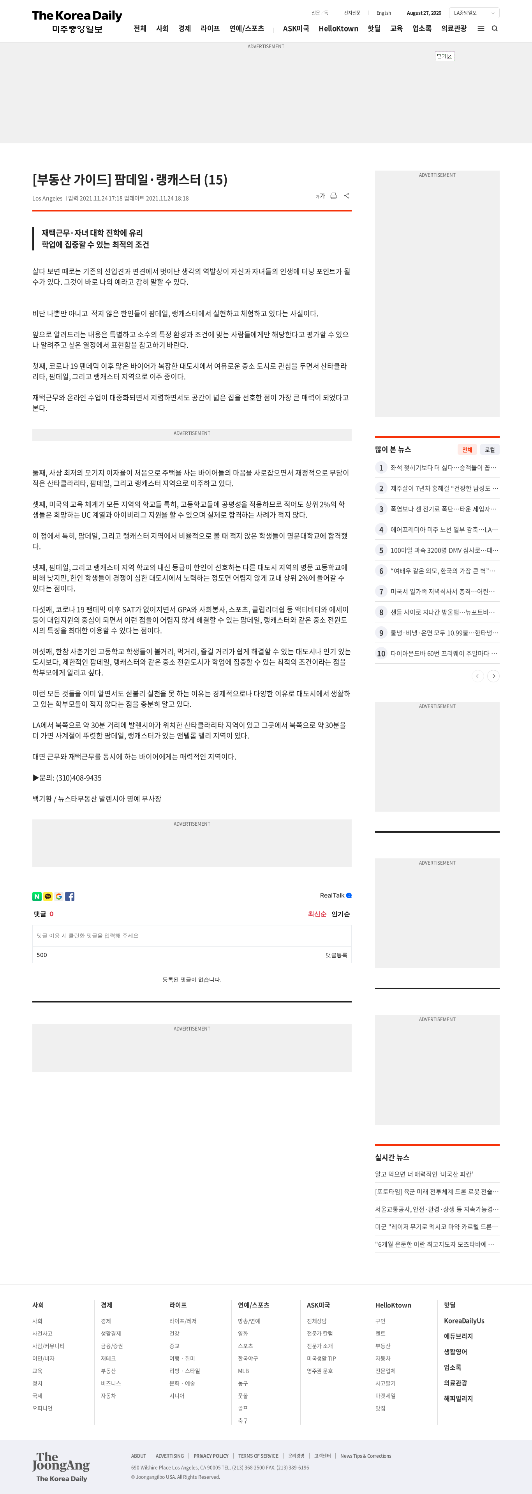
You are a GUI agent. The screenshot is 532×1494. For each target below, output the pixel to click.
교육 (396, 28)
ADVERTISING (170, 1455)
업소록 (422, 28)
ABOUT (138, 1455)
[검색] (495, 28)
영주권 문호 (320, 1370)
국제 (37, 1395)
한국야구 (248, 1358)
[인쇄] (333, 196)
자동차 (108, 1395)
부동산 (108, 1370)
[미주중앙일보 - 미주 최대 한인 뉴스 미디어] (77, 22)
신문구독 (320, 12)
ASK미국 (296, 28)
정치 (37, 1383)
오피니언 (42, 1408)
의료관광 (454, 28)
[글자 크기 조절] (320, 196)
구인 (380, 1321)
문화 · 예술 (182, 1383)
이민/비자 (43, 1358)
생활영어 (455, 1351)
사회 (162, 28)
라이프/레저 (183, 1321)
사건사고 (42, 1333)
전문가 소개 (320, 1346)
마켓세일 (385, 1395)
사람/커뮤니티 (48, 1346)
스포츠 (245, 1346)
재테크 (108, 1358)
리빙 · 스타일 (184, 1370)
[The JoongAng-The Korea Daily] (61, 1467)
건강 (174, 1333)
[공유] (347, 196)
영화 (243, 1333)
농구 (243, 1383)
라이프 (210, 28)
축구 (243, 1420)
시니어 (177, 1395)
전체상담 (317, 1321)
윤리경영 (296, 1455)
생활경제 (111, 1333)
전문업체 (385, 1370)
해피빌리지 (458, 1398)
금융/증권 (112, 1346)
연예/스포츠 (246, 28)
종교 (174, 1346)
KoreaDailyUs (464, 1320)
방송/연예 (249, 1321)
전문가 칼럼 (320, 1333)
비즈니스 (111, 1383)
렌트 (380, 1333)
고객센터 (322, 1455)
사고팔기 (385, 1383)
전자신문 (352, 12)
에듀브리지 (458, 1336)
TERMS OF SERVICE (258, 1455)
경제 (184, 28)
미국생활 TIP (321, 1358)
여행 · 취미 (182, 1358)
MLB (243, 1370)
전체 (140, 28)
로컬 (490, 449)
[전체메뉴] (481, 28)
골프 (243, 1408)
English (384, 12)
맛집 (380, 1408)
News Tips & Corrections (365, 1455)
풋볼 (243, 1395)
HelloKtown (338, 28)
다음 (493, 676)
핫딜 (374, 28)
